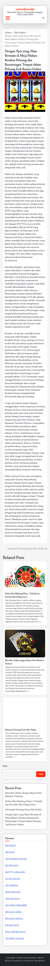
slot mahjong (11, 885)
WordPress (40, 961)
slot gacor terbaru (14, 918)
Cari (5, 766)
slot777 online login (15, 872)
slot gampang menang (16, 858)
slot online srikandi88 (16, 905)
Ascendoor (17, 961)
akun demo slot (12, 892)
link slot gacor (12, 925)
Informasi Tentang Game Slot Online (20, 729)
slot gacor (10, 852)
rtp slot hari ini (12, 878)
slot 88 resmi (11, 865)
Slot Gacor (10, 845)
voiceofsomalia (25, 9)
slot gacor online (13, 912)
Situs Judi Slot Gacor (15, 931)
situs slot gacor (12, 898)
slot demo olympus (14, 938)
